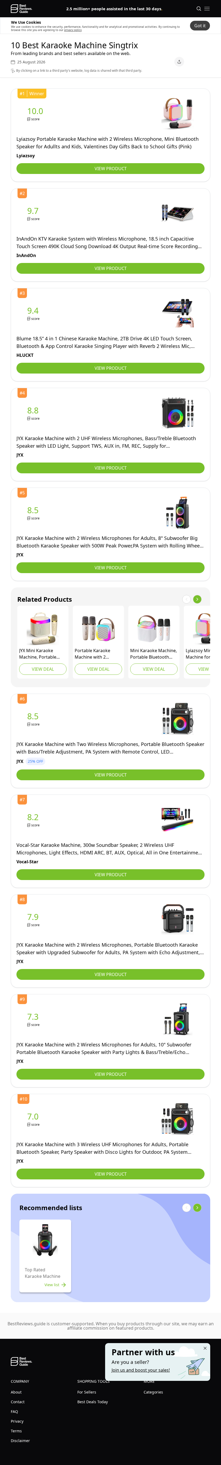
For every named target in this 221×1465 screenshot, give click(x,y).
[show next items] (197, 599)
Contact (18, 1401)
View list (51, 1284)
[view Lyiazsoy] (36, 113)
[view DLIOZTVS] (98, 628)
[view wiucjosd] (153, 628)
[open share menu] (179, 62)
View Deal (43, 669)
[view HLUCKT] (34, 313)
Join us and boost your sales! (141, 1370)
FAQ (14, 1411)
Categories (153, 1392)
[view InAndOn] (34, 213)
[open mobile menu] (207, 8)
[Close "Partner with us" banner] (205, 1348)
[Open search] (199, 8)
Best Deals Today (92, 1401)
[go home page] (21, 8)
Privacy (17, 1421)
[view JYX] (34, 413)
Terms (16, 1430)
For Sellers (86, 1392)
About (16, 1392)
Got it (200, 26)
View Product (111, 169)
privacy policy (73, 30)
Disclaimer (20, 1440)
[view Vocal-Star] (34, 819)
